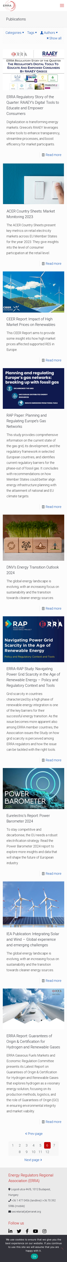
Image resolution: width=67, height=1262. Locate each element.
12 (47, 1152)
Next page (31, 1160)
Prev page (35, 1134)
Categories (13, 33)
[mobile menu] (62, 5)
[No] (62, 1248)
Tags (30, 33)
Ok (34, 1256)
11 (40, 1152)
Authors (49, 33)
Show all (55, 38)
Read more (53, 155)
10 (33, 1152)
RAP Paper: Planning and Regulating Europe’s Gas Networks (27, 421)
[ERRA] (9, 5)
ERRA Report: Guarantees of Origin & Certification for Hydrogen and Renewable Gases (33, 1041)
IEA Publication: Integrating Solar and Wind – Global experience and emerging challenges (33, 939)
